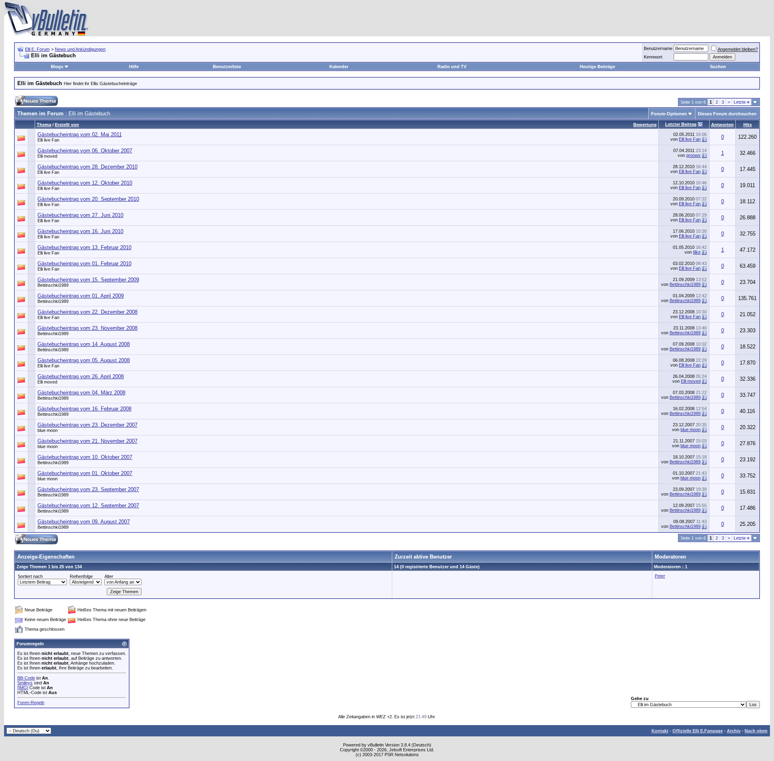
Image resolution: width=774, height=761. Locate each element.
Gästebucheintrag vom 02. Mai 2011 (79, 134)
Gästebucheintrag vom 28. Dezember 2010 (87, 167)
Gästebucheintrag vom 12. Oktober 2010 (84, 183)
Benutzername (658, 48)
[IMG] (22, 687)
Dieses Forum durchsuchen (727, 113)
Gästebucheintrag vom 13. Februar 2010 (84, 247)
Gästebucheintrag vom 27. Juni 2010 (80, 215)
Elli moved (691, 381)
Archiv (734, 730)
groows (693, 155)
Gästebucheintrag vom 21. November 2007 (87, 441)
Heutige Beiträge (597, 66)
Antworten (722, 124)
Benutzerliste (227, 66)
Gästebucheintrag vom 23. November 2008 (87, 328)
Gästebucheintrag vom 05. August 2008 (83, 360)
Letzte (741, 102)
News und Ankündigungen (80, 49)
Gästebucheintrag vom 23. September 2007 (88, 489)
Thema (44, 124)
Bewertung (645, 124)
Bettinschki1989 (53, 285)
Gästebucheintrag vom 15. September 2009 (88, 280)
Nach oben (756, 730)
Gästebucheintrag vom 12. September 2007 (88, 505)
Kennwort (653, 56)
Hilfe (134, 66)
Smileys (25, 682)
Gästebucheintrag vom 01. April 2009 (80, 296)
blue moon (47, 430)
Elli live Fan (48, 140)
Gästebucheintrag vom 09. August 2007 (83, 522)
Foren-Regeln (30, 702)
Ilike (697, 252)
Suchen (718, 66)
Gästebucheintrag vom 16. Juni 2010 (80, 231)
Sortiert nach (30, 576)
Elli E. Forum (37, 49)
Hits (747, 124)
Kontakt (659, 730)
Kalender (338, 66)
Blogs (57, 66)
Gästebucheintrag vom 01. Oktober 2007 (84, 473)
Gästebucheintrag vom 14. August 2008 (83, 344)
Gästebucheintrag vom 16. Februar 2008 (84, 409)
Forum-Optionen (669, 113)
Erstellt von (67, 124)
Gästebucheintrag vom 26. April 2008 (80, 376)
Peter (660, 575)
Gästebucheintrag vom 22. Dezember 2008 (87, 312)
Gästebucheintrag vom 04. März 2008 (81, 393)
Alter (108, 576)
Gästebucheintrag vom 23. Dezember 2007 (87, 425)
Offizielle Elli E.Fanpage (697, 730)
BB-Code (26, 678)
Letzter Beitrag (681, 124)
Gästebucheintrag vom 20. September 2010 (88, 199)
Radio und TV (451, 66)
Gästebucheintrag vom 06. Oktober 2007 (84, 151)
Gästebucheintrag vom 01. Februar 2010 (84, 264)
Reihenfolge (81, 576)
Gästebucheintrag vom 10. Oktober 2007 (84, 457)
